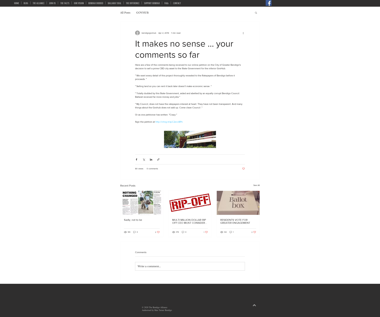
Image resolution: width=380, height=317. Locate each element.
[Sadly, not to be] (141, 203)
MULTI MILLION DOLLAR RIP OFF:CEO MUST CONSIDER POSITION (189, 221)
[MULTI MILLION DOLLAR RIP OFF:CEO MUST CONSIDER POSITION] (190, 203)
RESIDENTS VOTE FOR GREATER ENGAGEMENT (235, 221)
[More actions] (243, 33)
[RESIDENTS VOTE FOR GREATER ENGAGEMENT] (238, 203)
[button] (256, 12)
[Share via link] (158, 159)
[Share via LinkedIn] (151, 159)
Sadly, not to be (133, 219)
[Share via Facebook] (136, 159)
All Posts (125, 12)
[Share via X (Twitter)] (143, 159)
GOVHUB (142, 12)
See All (256, 185)
